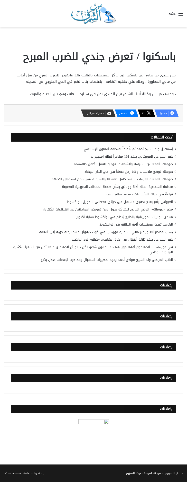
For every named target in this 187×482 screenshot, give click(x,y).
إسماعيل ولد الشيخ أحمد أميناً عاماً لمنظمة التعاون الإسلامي (128, 149)
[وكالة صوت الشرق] (93, 13)
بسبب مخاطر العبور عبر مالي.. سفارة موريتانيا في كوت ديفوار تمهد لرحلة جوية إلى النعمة (106, 232)
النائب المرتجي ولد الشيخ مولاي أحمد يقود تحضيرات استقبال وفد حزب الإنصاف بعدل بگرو (107, 260)
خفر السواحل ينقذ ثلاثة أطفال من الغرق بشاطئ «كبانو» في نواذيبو (122, 239)
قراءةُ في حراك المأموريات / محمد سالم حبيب (139, 194)
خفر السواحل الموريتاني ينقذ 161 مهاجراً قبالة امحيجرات (132, 157)
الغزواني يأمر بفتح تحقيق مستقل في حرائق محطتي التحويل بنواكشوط (120, 202)
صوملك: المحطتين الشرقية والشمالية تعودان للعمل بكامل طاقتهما (123, 164)
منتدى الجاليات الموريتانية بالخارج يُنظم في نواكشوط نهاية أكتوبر (124, 217)
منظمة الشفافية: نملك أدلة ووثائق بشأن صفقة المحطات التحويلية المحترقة (117, 187)
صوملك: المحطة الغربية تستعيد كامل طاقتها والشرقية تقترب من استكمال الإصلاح (112, 179)
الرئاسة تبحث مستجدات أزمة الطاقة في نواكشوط (136, 224)
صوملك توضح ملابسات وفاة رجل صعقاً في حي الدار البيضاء (128, 172)
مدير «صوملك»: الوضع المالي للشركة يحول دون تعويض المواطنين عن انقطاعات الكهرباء (108, 209)
